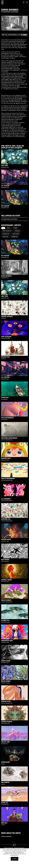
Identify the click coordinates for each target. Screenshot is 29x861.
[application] (14, 34)
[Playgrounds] (3, 2)
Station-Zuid (5, 236)
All (3, 228)
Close (14, 858)
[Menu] (26, 2)
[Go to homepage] (14, 845)
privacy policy (14, 855)
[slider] (25, 34)
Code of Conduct (8, 847)
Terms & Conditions (19, 847)
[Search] (23, 2)
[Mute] (21, 34)
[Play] (3, 34)
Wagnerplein (14, 236)
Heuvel (8, 228)
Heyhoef (15, 228)
